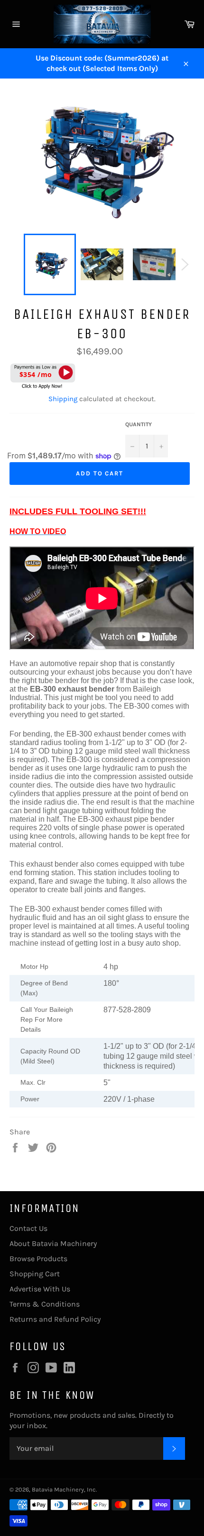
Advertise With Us (39, 1288)
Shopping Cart (34, 1273)
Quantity (138, 424)
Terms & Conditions (44, 1303)
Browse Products (38, 1258)
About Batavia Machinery (53, 1243)
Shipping (62, 399)
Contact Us (28, 1228)
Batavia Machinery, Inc (64, 1489)
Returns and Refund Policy (55, 1319)
